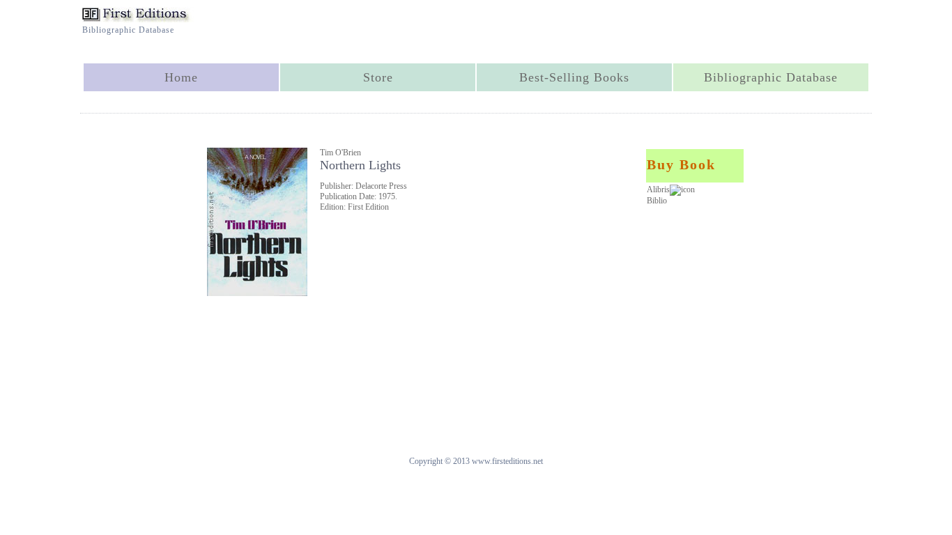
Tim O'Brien (340, 152)
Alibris (658, 189)
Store (378, 77)
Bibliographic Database (771, 77)
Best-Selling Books (574, 77)
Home (181, 77)
